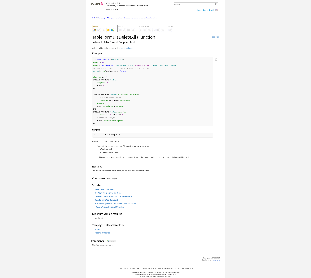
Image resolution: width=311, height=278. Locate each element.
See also (215, 37)
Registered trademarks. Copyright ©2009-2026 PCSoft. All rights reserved (155, 272)
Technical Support (154, 268)
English (211, 10)
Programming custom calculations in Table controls (116, 203)
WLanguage (101, 18)
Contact (177, 268)
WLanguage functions (114, 18)
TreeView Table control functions (108, 193)
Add (112, 241)
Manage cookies (187, 268)
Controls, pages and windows (134, 18)
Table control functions (104, 189)
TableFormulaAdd (126, 48)
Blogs (144, 268)
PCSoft (120, 268)
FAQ (138, 268)
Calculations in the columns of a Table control (113, 196)
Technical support (167, 268)
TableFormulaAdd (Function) (106, 200)
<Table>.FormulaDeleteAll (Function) (109, 207)
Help (94, 18)
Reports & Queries (102, 233)
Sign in (205, 10)
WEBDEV (142, 276)
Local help (216, 260)
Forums (132, 268)
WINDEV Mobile (150, 276)
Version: (109, 10)
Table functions (151, 18)
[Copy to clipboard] (216, 59)
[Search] (216, 4)
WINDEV (98, 229)
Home (199, 10)
